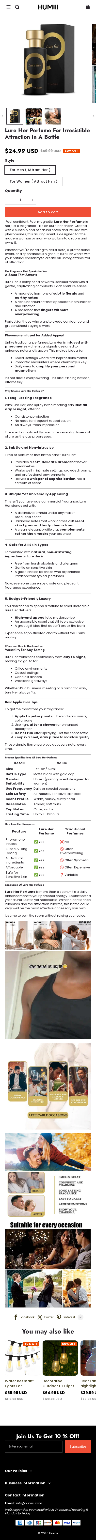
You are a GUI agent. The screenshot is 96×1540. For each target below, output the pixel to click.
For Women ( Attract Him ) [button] (33, 181)
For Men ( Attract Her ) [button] (30, 169)
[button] (8, 7)
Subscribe (78, 1446)
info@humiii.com (29, 1503)
